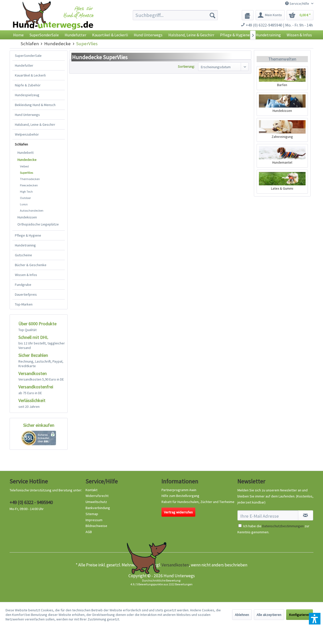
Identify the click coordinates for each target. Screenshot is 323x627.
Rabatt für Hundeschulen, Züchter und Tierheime (198, 501)
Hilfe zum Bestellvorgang (180, 495)
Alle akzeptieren (269, 614)
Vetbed (24, 166)
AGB (89, 532)
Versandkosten (175, 565)
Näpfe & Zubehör (28, 85)
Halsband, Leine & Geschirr (35, 124)
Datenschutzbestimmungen (283, 526)
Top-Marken (24, 304)
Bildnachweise (96, 525)
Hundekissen (27, 217)
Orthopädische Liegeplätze (38, 224)
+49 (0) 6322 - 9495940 (31, 502)
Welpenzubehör (27, 134)
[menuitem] (175, 15)
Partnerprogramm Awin (179, 490)
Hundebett (25, 152)
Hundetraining (25, 245)
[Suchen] (212, 15)
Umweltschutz (96, 501)
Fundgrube (23, 284)
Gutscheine (23, 255)
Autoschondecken (31, 210)
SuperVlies (26, 172)
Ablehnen (242, 614)
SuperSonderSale (28, 55)
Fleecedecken (29, 185)
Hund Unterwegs (27, 114)
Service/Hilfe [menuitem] (299, 3)
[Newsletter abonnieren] (305, 515)
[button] (314, 618)
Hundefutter (24, 65)
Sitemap (92, 514)
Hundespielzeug (27, 95)
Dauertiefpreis (26, 294)
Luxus (24, 204)
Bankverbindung (98, 508)
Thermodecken (30, 179)
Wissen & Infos (26, 274)
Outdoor (25, 198)
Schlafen (21, 144)
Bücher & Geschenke (30, 265)
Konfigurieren (299, 614)
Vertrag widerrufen (178, 512)
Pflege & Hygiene (28, 235)
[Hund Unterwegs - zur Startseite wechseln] (53, 20)
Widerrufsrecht (97, 495)
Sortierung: (186, 66)
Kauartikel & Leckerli (30, 75)
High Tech (26, 191)
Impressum (94, 520)
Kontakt (91, 490)
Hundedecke (27, 159)
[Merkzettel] (248, 15)
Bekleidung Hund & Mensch (35, 105)
